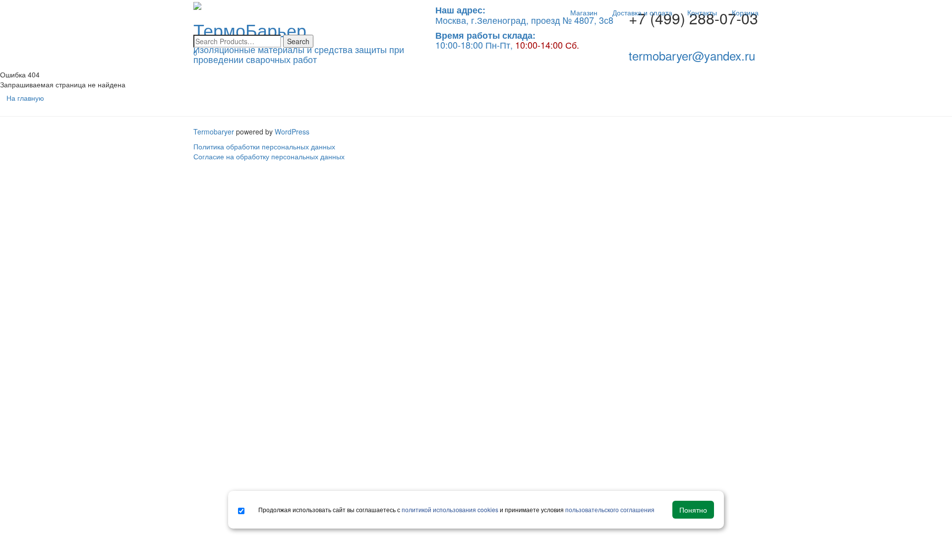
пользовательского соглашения (609, 509)
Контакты (702, 12)
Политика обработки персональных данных (264, 146)
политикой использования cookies (450, 509)
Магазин (583, 12)
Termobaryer (213, 131)
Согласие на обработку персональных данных (269, 156)
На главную (25, 98)
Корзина (745, 12)
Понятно (693, 510)
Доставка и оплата (642, 12)
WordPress (292, 131)
